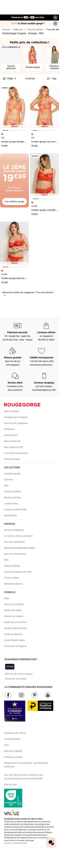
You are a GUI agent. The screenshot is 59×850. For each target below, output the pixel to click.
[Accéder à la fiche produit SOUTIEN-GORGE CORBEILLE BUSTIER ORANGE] (44, 174)
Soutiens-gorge (12, 473)
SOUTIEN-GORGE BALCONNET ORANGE (17, 278)
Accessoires (10, 515)
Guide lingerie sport (14, 640)
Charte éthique (12, 459)
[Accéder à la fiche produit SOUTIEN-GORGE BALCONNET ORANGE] (14, 243)
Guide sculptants (13, 634)
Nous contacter (12, 441)
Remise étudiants (13, 584)
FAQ (6, 560)
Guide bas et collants (15, 622)
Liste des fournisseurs (16, 453)
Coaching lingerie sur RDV (18, 572)
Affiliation (9, 429)
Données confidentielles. (16, 843)
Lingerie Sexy (11, 503)
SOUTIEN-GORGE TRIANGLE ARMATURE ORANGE (21, 141)
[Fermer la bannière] (55, 23)
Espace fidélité (12, 566)
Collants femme (12, 491)
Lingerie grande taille (15, 509)
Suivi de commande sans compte (19, 548)
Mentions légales (13, 751)
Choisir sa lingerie (13, 616)
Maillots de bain (12, 497)
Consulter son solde (15, 679)
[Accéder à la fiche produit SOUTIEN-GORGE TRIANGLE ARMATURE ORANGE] (14, 106)
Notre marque (11, 411)
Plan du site (10, 784)
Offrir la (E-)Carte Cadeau (19, 674)
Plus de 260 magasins (16, 423)
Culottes (8, 479)
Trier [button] (54, 78)
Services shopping (14, 530)
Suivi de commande (14, 542)
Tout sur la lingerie (14, 604)
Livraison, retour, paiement (18, 536)
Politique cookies (13, 757)
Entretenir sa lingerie (15, 646)
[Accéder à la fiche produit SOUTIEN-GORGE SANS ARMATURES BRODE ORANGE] (44, 106)
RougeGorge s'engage (16, 417)
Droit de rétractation (15, 554)
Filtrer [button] (10, 78)
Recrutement (11, 435)
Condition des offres (15, 733)
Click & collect (11, 578)
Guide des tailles (13, 610)
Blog (6, 598)
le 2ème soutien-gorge (28, 23)
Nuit (6, 485)
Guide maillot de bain (15, 628)
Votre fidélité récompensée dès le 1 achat (27, 16)
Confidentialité (12, 739)
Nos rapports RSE (13, 447)
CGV (6, 745)
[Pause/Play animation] (55, 17)
